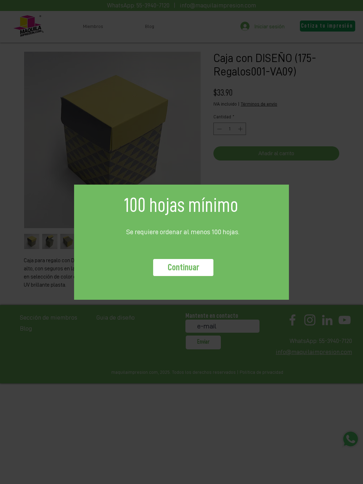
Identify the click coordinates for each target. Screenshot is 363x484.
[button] (183, 267)
